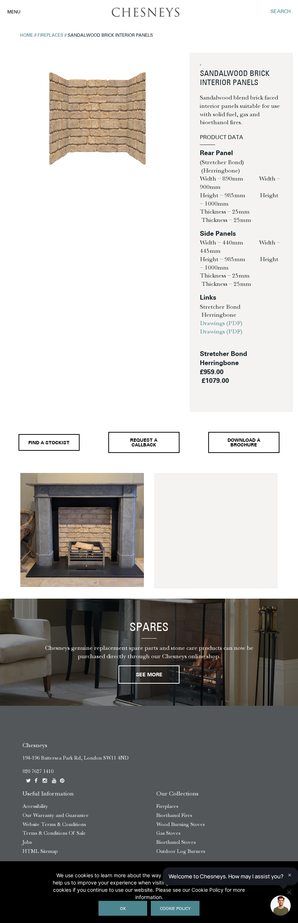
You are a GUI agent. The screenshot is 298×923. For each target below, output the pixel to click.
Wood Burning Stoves (180, 824)
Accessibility (35, 806)
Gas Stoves (168, 833)
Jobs (27, 842)
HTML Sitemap (40, 851)
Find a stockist (48, 443)
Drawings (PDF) (221, 323)
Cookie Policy (175, 909)
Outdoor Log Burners (180, 851)
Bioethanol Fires (174, 815)
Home (26, 35)
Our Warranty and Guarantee (56, 815)
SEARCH (280, 12)
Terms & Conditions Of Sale (54, 833)
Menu (13, 12)
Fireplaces (50, 35)
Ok (123, 909)
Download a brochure (243, 443)
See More (149, 675)
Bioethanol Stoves (176, 842)
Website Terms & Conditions (54, 824)
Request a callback (143, 443)
